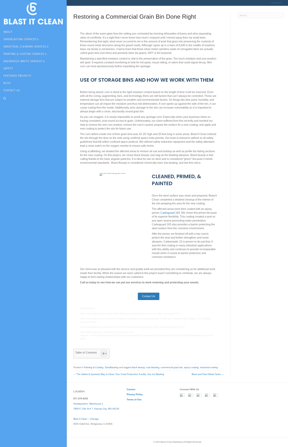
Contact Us (276, 3)
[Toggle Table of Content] (102, 353)
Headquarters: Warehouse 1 (88, 403)
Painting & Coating (93, 367)
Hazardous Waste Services (22, 61)
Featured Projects (17, 75)
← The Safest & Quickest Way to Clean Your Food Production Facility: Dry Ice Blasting (118, 374)
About (7, 32)
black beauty (138, 367)
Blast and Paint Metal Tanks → (208, 374)
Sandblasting (111, 367)
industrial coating (209, 367)
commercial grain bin (172, 367)
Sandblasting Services (19, 39)
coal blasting (152, 367)
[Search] (3, 98)
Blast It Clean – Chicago (86, 419)
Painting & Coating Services (23, 54)
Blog (6, 83)
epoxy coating (191, 367)
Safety (8, 68)
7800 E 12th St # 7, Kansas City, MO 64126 (96, 408)
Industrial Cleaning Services (24, 46)
